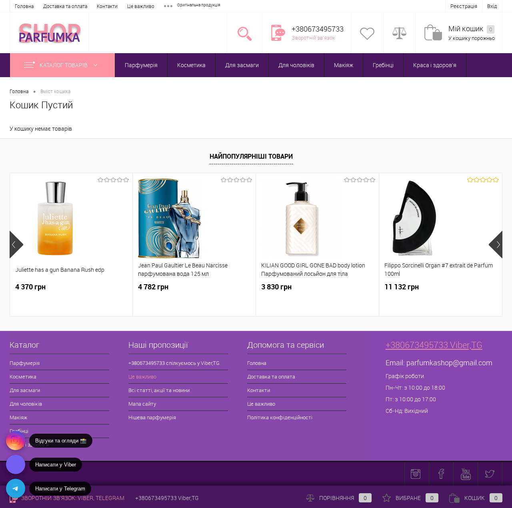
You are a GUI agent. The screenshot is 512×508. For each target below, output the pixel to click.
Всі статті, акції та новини (159, 390)
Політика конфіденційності (279, 417)
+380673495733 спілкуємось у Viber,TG (174, 363)
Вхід (492, 6)
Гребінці (383, 65)
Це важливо (140, 6)
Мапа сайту (142, 403)
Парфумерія (141, 65)
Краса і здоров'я (434, 65)
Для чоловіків (296, 65)
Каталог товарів (64, 65)
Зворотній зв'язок (313, 37)
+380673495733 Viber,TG (434, 345)
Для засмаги (242, 65)
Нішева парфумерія (152, 417)
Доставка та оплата (65, 6)
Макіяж (343, 65)
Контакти (107, 6)
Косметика (191, 65)
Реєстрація (463, 6)
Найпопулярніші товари (251, 156)
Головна (24, 6)
